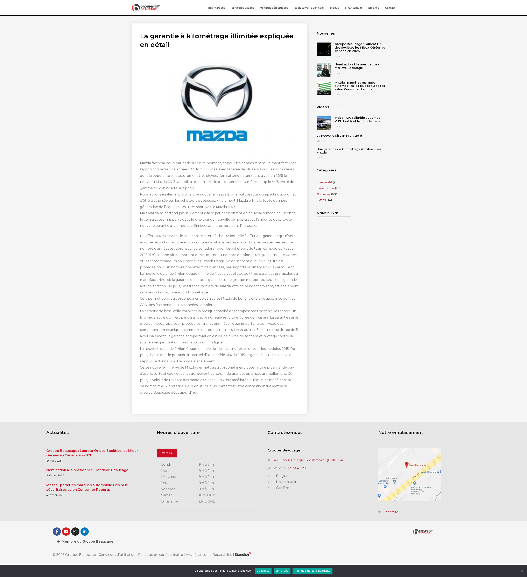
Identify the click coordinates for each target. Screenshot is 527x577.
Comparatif (324, 182)
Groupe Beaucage (284, 450)
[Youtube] (66, 531)
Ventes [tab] (167, 453)
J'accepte (263, 570)
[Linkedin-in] (84, 531)
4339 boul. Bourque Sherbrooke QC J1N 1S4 (308, 460)
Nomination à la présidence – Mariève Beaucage (357, 66)
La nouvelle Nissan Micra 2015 (339, 135)
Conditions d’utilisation (117, 555)
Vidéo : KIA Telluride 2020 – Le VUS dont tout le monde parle (357, 119)
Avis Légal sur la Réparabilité (209, 555)
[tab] (263, 541)
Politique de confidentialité (160, 555)
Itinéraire (391, 512)
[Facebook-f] (57, 531)
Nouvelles (323, 194)
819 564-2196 (297, 468)
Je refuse (282, 570)
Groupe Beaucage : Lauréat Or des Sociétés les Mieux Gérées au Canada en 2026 (360, 47)
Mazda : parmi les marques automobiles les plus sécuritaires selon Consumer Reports (360, 86)
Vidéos (321, 199)
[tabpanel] (208, 483)
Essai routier (325, 188)
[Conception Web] (243, 555)
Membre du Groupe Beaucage (87, 541)
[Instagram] (75, 531)
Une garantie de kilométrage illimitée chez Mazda (349, 151)
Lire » (337, 56)
